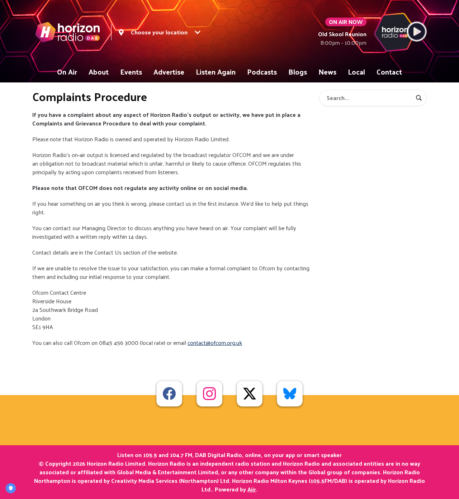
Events (131, 71)
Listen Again (216, 71)
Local (356, 71)
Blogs (297, 71)
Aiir (251, 489)
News (327, 71)
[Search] (419, 98)
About (99, 71)
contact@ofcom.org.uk (215, 342)
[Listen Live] (417, 32)
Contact (389, 71)
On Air (67, 71)
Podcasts (262, 71)
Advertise (168, 71)
